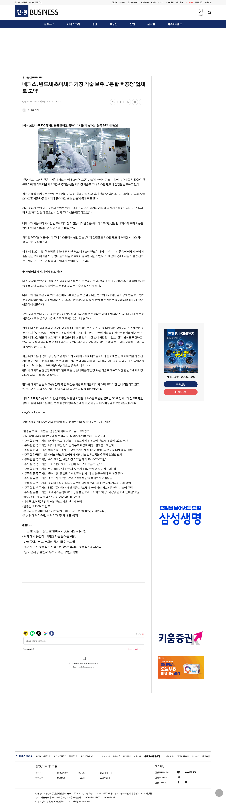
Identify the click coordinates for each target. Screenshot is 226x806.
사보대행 (170, 2)
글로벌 (151, 24)
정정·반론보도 (183, 756)
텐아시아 (39, 777)
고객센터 (195, 756)
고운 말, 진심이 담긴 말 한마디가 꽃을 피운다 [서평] (55, 531)
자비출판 (179, 2)
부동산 (113, 24)
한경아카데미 (106, 772)
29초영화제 (105, 777)
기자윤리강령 (168, 756)
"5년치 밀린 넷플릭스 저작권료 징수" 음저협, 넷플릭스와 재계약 (62, 547)
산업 (132, 24)
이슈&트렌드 (174, 24)
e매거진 (208, 2)
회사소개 (106, 756)
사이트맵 (206, 756)
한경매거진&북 (21, 2)
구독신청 (198, 2)
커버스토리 (73, 24)
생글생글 (61, 777)
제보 (189, 2)
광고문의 (127, 756)
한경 (118, 2)
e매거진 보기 (180, 392)
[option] (181, 515)
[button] (200, 12)
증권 (94, 24)
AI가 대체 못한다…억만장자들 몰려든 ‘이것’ (50, 536)
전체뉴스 (49, 24)
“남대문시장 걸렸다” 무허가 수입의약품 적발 (51, 552)
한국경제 (39, 772)
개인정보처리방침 (152, 756)
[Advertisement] (113, 52)
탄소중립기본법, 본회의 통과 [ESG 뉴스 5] (49, 541)
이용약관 (137, 756)
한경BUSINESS (35, 77)
